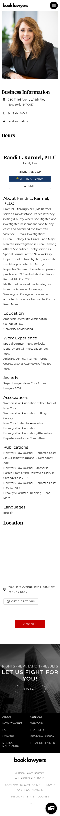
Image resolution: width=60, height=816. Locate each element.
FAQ (5, 729)
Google (30, 624)
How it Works (12, 723)
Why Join (36, 723)
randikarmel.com (19, 121)
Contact (36, 716)
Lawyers (8, 736)
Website (30, 185)
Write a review (31, 178)
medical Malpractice (11, 744)
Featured (37, 729)
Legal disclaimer (42, 743)
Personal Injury (42, 736)
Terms (30, 796)
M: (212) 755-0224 (30, 171)
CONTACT (30, 689)
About (6, 716)
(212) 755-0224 (17, 113)
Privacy (16, 796)
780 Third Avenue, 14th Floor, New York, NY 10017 (31, 589)
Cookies (43, 796)
